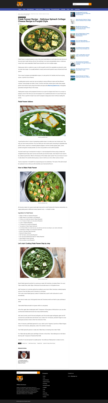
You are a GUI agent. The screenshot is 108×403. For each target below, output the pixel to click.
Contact (44, 396)
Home (20, 9)
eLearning (77, 9)
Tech (24, 9)
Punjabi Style (39, 343)
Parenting (47, 9)
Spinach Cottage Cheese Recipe (49, 343)
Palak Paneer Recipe (32, 343)
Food (68, 9)
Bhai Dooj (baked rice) (53, 85)
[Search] (90, 4)
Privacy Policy (46, 394)
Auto (72, 9)
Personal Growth (55, 9)
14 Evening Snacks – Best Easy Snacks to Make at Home (23, 362)
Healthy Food (24, 343)
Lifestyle (63, 9)
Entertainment (30, 9)
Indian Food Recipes (26, 13)
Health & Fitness (39, 9)
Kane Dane (20, 23)
